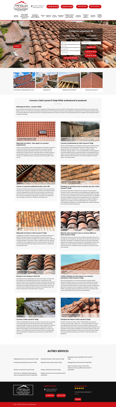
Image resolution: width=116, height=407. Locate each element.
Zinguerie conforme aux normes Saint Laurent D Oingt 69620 (53, 374)
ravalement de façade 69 (78, 16)
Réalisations (82, 6)
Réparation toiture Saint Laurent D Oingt (51, 362)
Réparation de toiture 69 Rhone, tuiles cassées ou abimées (69, 16)
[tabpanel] (24, 82)
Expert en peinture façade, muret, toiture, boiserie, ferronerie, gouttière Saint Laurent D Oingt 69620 (79, 367)
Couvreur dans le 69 (16, 16)
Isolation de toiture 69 (48, 16)
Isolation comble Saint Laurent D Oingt (51, 369)
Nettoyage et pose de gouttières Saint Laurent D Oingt (80, 358)
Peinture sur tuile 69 (54, 16)
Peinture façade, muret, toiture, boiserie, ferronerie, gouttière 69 (24, 16)
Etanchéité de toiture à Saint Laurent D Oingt (52, 359)
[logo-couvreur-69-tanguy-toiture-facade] (21, 6)
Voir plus (77, 399)
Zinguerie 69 (43, 16)
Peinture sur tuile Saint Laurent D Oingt (24, 369)
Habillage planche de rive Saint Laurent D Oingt (26, 359)
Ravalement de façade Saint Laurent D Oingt (25, 362)
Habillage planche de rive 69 (99, 16)
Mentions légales (32, 404)
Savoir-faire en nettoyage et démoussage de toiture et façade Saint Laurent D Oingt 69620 (25, 374)
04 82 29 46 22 (53, 6)
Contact (17, 46)
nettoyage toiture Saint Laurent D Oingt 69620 (80, 362)
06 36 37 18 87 (68, 6)
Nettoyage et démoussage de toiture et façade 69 (35, 16)
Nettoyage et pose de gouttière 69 (86, 16)
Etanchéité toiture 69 (93, 16)
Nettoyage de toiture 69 (61, 16)
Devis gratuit (95, 6)
